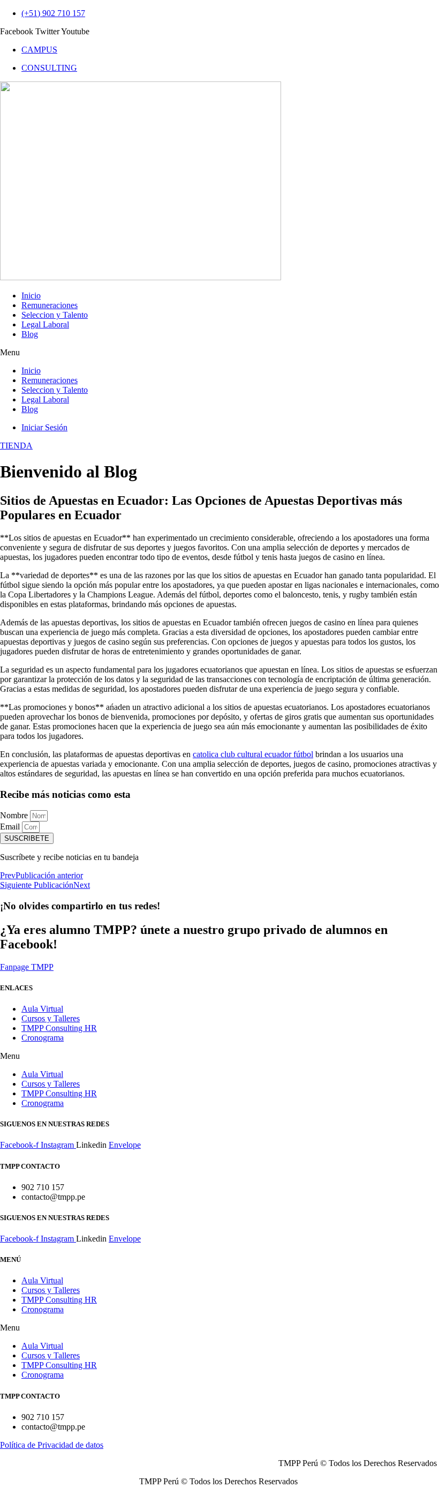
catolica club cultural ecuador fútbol (253, 754)
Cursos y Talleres (50, 1018)
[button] (219, 352)
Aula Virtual (42, 1008)
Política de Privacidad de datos (51, 1444)
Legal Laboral (45, 324)
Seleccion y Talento (54, 314)
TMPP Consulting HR (59, 1028)
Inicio (31, 295)
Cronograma (42, 1037)
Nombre (15, 815)
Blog (29, 334)
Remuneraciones (49, 305)
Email (11, 826)
